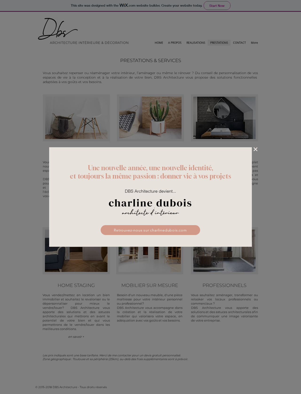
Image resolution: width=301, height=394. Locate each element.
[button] (255, 149)
